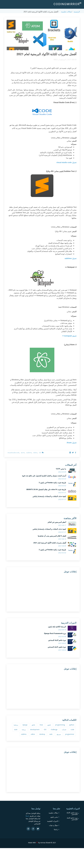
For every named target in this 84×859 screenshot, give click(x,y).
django (25, 725)
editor (35, 453)
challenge (54, 729)
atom (23, 453)
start (15, 729)
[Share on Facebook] (75, 452)
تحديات (64, 729)
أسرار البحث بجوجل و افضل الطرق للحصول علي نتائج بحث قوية (44, 476)
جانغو (33, 725)
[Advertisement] (43, 590)
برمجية (16, 725)
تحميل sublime (70, 258)
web (50, 734)
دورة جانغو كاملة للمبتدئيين (72, 818)
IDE (40, 453)
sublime (29, 453)
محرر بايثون (54, 817)
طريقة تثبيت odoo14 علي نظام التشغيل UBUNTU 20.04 (46, 489)
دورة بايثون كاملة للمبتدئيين (72, 813)
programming (60, 725)
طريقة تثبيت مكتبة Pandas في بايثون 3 (52, 483)
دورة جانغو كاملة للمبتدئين (57, 640)
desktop (42, 734)
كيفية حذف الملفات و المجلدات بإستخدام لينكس (49, 496)
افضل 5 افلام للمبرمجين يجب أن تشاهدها (52, 536)
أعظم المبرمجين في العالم (57, 522)
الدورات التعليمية (52, 821)
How (41, 725)
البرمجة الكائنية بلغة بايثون (57, 627)
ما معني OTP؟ (61, 469)
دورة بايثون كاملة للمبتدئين (57, 647)
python (71, 725)
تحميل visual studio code (66, 162)
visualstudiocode (13, 453)
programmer (69, 734)
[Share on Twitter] (72, 452)
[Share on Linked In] (70, 452)
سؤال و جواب (53, 825)
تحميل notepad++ (69, 336)
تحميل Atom (71, 442)
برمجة (24, 729)
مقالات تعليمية (66, 11)
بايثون (49, 725)
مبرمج (59, 734)
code (72, 729)
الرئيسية (77, 11)
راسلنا (56, 829)
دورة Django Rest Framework (55, 633)
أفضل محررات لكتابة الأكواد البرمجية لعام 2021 (49, 543)
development (34, 729)
